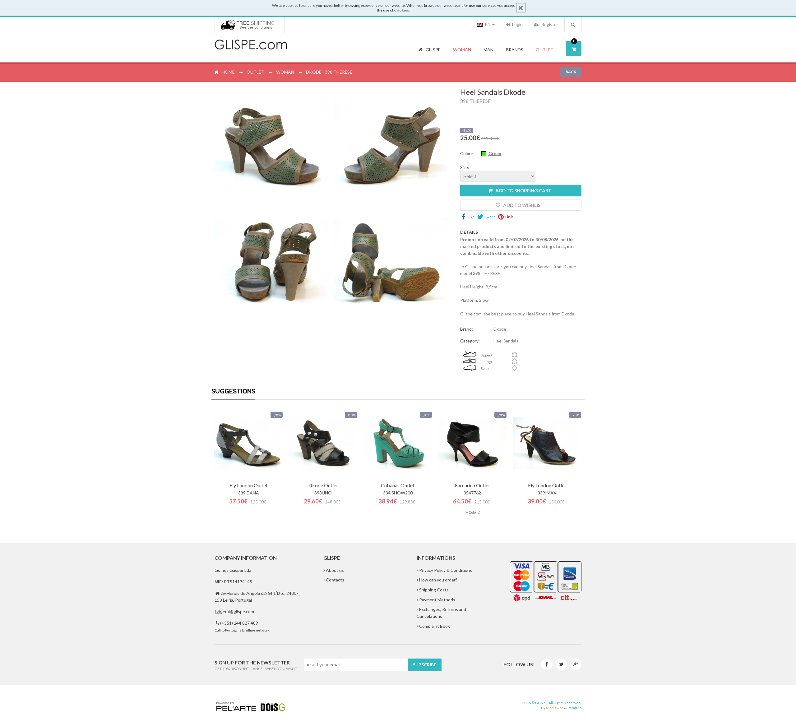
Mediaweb (554, 707)
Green (494, 153)
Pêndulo (574, 707)
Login (517, 24)
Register (549, 24)
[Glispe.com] (251, 45)
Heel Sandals (505, 340)
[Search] (573, 24)
